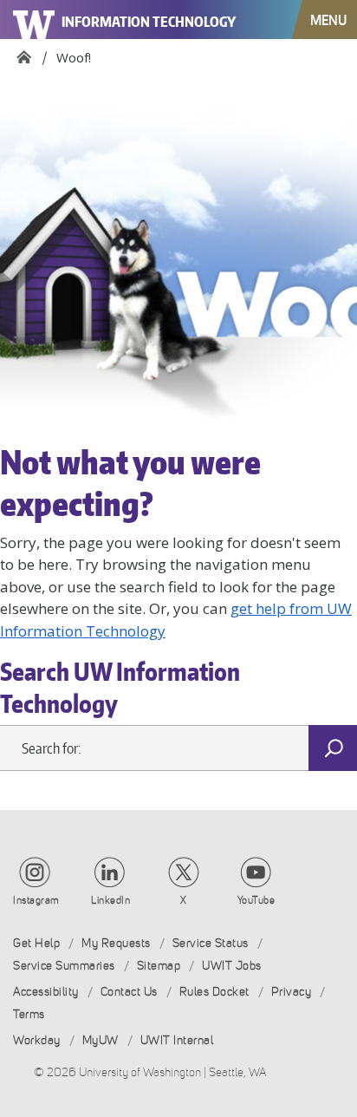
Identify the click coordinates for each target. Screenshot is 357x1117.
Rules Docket (214, 991)
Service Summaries (64, 965)
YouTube (256, 900)
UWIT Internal (177, 1040)
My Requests (116, 943)
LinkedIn (110, 900)
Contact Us (129, 991)
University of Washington (34, 19)
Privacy (291, 991)
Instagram (36, 900)
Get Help (36, 943)
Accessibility (46, 991)
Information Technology (149, 21)
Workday (37, 1040)
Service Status (210, 943)
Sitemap (159, 965)
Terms (29, 1014)
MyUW (100, 1040)
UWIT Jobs (232, 965)
